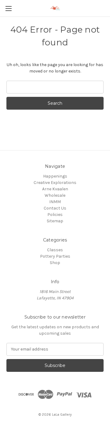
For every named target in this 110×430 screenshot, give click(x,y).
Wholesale (55, 195)
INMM (55, 201)
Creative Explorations (55, 182)
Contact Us (55, 208)
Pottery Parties (55, 256)
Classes (55, 249)
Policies (55, 214)
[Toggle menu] (8, 8)
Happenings (55, 176)
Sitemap (55, 221)
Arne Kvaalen (55, 189)
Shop (55, 262)
